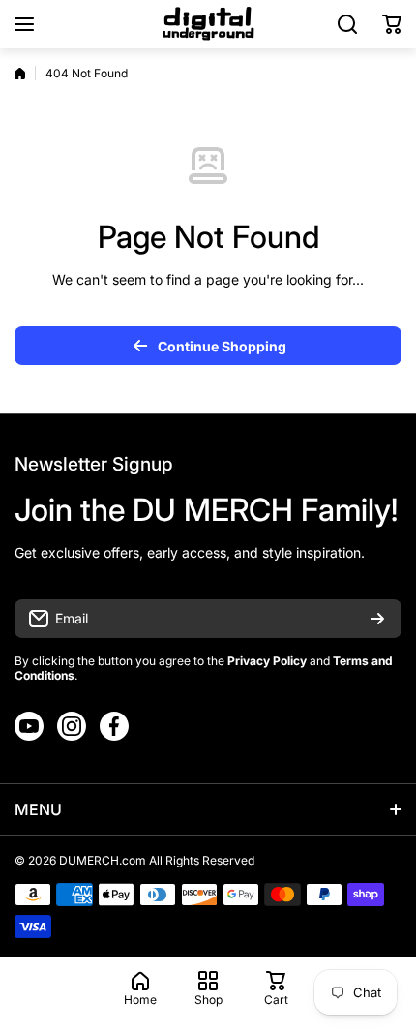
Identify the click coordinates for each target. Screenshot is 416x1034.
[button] (391, 24)
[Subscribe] (377, 618)
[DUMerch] (208, 24)
